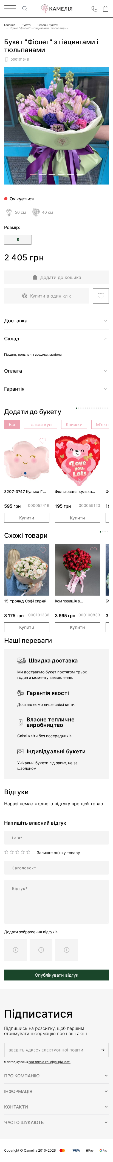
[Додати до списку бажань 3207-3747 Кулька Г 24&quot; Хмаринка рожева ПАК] (42, 441)
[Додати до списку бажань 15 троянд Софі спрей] (42, 550)
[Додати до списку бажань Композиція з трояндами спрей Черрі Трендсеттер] (93, 550)
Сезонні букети (48, 24)
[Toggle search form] (25, 8)
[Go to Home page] (56, 9)
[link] (26, 460)
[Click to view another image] (33, 174)
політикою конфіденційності (49, 1062)
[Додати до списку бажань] (101, 296)
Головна (9, 24)
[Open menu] (10, 8)
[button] (56, 1075)
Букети (26, 24)
